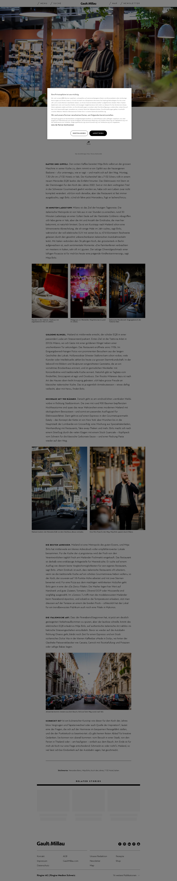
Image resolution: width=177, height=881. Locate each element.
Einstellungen (79, 133)
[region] (89, 113)
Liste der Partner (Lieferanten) (62, 125)
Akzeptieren (98, 133)
